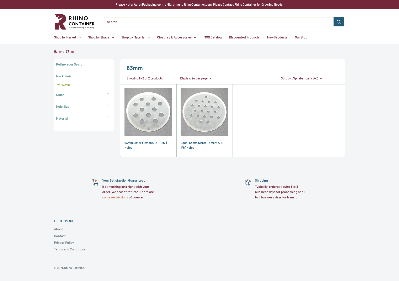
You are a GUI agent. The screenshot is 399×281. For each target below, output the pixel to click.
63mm (70, 51)
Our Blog (301, 37)
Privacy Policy (64, 242)
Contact (60, 236)
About (58, 229)
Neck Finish (64, 76)
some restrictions (115, 197)
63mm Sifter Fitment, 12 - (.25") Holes (145, 145)
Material (62, 118)
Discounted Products (244, 37)
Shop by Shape (99, 37)
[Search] (339, 21)
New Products (277, 37)
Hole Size (62, 106)
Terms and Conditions (70, 249)
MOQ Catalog (213, 37)
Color (60, 95)
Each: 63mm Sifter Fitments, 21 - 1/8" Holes (203, 145)
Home (58, 51)
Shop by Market (65, 37)
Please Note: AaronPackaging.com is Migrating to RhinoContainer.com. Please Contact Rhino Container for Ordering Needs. (199, 4)
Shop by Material (133, 37)
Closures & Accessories (174, 37)
